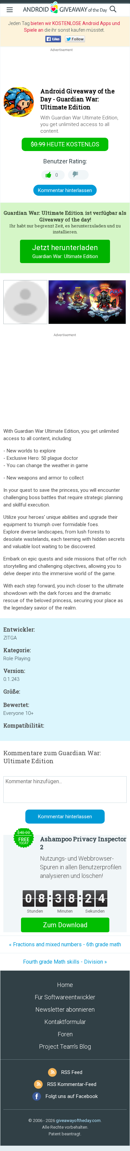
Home (65, 984)
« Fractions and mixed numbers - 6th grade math (65, 944)
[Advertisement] (65, 69)
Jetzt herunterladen (65, 251)
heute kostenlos (65, 144)
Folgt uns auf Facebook (72, 1096)
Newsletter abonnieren (65, 1009)
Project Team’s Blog (65, 1046)
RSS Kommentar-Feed (71, 1084)
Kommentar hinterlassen (65, 190)
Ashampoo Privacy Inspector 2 (83, 843)
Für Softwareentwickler (65, 997)
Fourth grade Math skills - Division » (65, 962)
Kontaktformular (65, 1021)
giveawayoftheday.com (78, 1120)
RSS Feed (71, 1072)
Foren (65, 1034)
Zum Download (65, 925)
